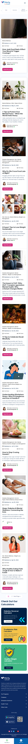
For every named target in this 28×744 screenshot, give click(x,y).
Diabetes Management (8, 159)
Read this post (7, 69)
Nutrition (9, 443)
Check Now (8, 621)
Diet (6, 10)
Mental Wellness (23, 10)
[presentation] (1, 10)
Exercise (15, 10)
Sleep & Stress (18, 103)
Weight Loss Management (14, 274)
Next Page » (17, 596)
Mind (13, 103)
